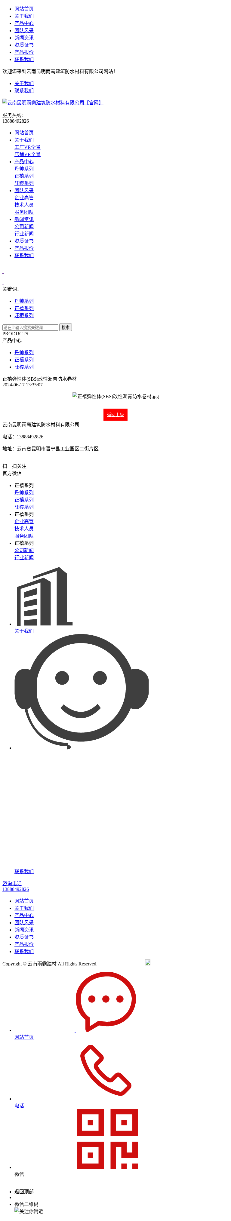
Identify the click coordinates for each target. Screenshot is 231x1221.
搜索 (65, 327)
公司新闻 (24, 226)
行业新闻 (24, 233)
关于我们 (24, 16)
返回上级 (115, 415)
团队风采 (24, 30)
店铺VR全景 (27, 154)
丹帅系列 (24, 168)
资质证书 (24, 45)
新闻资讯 (24, 37)
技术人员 (24, 204)
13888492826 (27, 1197)
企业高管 (24, 197)
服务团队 (24, 212)
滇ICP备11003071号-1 (121, 963)
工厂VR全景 (27, 147)
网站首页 (24, 8)
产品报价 (24, 52)
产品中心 (24, 23)
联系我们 (24, 59)
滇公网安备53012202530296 (179, 963)
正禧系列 (24, 176)
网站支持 (219, 963)
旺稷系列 (24, 183)
